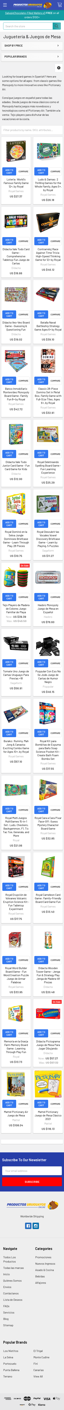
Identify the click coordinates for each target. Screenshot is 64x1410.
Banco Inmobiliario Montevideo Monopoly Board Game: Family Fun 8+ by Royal (16, 394)
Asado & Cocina (44, 1270)
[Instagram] (36, 1226)
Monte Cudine (41, 1357)
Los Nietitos (10, 1350)
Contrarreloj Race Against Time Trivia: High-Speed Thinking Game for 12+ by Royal (48, 254)
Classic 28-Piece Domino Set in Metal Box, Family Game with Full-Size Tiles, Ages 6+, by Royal (48, 395)
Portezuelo (9, 1363)
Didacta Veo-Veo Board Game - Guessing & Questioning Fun (16, 326)
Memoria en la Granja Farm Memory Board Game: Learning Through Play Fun (16, 1047)
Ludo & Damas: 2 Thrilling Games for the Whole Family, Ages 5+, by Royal (48, 185)
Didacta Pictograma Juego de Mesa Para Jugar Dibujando (48, 1045)
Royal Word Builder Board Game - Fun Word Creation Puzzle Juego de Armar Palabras (16, 975)
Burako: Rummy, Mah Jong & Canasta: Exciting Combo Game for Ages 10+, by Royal (16, 746)
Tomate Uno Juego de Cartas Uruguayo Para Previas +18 (16, 674)
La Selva (8, 1357)
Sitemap (8, 1325)
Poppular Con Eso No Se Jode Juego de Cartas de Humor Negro (48, 676)
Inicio (6, 1274)
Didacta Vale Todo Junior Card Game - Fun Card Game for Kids (16, 465)
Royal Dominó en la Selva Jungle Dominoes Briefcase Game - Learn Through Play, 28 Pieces (16, 538)
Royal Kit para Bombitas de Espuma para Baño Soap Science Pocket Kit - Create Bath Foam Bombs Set (48, 749)
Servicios (8, 1312)
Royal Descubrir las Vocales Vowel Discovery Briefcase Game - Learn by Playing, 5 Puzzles (48, 538)
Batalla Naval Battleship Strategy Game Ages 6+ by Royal (48, 326)
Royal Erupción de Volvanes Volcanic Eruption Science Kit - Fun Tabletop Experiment (16, 901)
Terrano (7, 1376)
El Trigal (38, 1350)
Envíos (7, 1287)
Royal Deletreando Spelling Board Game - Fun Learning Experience (48, 467)
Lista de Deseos (12, 1299)
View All (38, 1376)
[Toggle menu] (5, 5)
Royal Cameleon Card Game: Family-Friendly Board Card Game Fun (48, 898)
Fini (35, 1363)
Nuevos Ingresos (45, 1263)
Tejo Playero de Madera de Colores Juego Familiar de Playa (16, 608)
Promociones (43, 1257)
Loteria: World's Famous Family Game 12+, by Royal (16, 183)
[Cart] (59, 4)
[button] (59, 68)
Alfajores (40, 1282)
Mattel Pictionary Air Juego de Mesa (16, 1113)
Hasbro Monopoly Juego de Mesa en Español (48, 608)
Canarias (38, 1370)
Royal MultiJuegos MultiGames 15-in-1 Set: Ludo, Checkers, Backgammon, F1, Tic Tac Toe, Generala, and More (16, 826)
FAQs (6, 1306)
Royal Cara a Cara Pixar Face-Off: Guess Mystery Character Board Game (48, 823)
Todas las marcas (13, 1267)
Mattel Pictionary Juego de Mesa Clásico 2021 (48, 1115)
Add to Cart (9, 171)
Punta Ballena (11, 1370)
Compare (23, 171)
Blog (6, 1318)
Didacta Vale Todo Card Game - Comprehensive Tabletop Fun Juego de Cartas (16, 256)
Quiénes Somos (12, 1280)
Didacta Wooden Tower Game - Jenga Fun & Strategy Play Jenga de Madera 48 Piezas (48, 975)
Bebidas (40, 1276)
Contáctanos (11, 1293)
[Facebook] (28, 1226)
